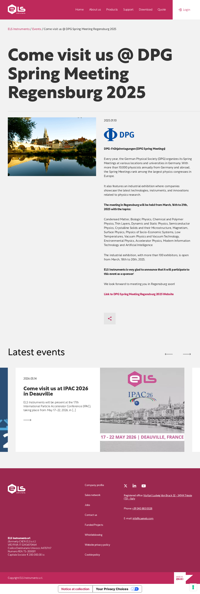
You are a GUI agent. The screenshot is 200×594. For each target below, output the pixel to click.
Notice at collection (75, 589)
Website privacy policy (97, 545)
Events (36, 29)
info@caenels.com (143, 518)
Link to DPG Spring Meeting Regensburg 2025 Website (139, 294)
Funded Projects (94, 525)
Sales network (92, 495)
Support (128, 9)
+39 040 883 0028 (142, 508)
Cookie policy (92, 555)
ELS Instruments (19, 29)
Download (145, 9)
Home (79, 9)
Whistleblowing (93, 535)
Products (112, 9)
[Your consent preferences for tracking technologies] (193, 587)
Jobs (87, 505)
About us (95, 9)
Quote (162, 9)
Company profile (94, 485)
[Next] (169, 354)
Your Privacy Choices (112, 589)
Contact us (91, 515)
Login (186, 10)
